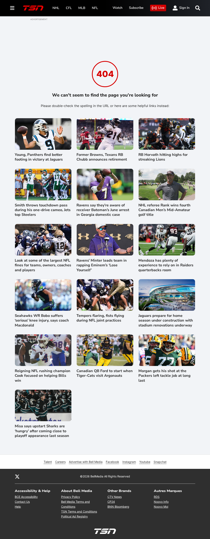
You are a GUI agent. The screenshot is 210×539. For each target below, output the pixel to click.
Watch (117, 8)
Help (18, 506)
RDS (157, 496)
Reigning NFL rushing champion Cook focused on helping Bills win (42, 376)
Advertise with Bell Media (86, 462)
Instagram (129, 462)
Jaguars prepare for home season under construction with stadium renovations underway (165, 320)
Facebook (112, 462)
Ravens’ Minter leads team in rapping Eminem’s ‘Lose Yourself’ (101, 265)
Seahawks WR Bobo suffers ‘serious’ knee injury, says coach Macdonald (42, 320)
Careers (60, 462)
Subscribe (136, 8)
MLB (81, 8)
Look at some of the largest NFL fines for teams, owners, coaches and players (43, 265)
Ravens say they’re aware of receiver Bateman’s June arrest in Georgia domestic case (102, 210)
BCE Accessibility (26, 496)
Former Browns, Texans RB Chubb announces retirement (101, 157)
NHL (55, 8)
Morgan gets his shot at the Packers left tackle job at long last (164, 376)
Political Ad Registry (74, 516)
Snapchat (160, 462)
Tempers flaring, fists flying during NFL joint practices (100, 318)
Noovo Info (161, 501)
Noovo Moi (161, 506)
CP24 (111, 501)
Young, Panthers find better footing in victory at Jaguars (39, 157)
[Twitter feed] (17, 476)
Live (161, 8)
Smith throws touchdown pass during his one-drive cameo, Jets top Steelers (43, 210)
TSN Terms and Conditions (79, 511)
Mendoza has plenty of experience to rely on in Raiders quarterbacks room (165, 265)
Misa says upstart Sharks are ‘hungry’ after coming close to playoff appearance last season (42, 431)
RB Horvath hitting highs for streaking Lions (163, 157)
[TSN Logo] (33, 8)
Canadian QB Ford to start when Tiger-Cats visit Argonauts (104, 373)
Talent (48, 462)
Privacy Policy (70, 496)
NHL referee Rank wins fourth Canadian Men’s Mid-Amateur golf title (164, 210)
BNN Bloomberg (118, 506)
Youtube (144, 462)
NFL (95, 8)
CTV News (114, 496)
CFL (69, 8)
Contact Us (22, 501)
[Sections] (12, 8)
